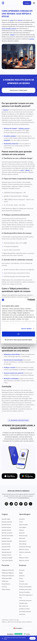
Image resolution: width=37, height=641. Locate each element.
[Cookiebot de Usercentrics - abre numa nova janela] (27, 300)
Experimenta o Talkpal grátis (18, 90)
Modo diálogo (22, 544)
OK (18, 334)
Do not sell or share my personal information (18, 339)
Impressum (22, 614)
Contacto (21, 581)
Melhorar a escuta (24, 549)
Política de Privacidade (25, 586)
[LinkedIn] (25, 504)
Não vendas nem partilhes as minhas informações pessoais (25, 608)
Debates (21, 530)
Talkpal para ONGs (7, 578)
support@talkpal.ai (24, 498)
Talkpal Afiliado (6, 589)
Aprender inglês (6, 519)
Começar (27, 3)
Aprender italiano (6, 527)
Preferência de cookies (25, 589)
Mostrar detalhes (26, 328)
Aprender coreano (6, 555)
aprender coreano (10, 28)
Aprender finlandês (7, 541)
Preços (21, 578)
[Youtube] (16, 504)
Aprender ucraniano (7, 533)
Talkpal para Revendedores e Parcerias (6, 583)
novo (11, 20)
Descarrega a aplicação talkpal (19, 420)
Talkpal (12, 35)
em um (20, 20)
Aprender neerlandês (7, 535)
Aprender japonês (6, 552)
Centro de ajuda (23, 584)
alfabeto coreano (24, 128)
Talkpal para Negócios (8, 573)
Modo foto (22, 533)
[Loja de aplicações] (9, 476)
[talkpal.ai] (3, 3)
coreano (31, 39)
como (3, 28)
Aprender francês (6, 524)
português (7, 140)
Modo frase (22, 538)
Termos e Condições (24, 592)
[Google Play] (27, 476)
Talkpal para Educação (8, 570)
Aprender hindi (6, 549)
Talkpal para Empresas (8, 575)
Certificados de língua (25, 546)
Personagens (22, 527)
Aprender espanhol (7, 522)
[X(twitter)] (30, 504)
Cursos (21, 522)
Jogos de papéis (23, 524)
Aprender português (7, 557)
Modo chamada (23, 535)
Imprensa (21, 575)
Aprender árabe (6, 544)
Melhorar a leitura (24, 557)
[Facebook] (21, 504)
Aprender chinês (6, 546)
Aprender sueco (6, 538)
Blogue (21, 573)
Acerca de (22, 570)
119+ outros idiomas (7, 560)
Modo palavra (22, 541)
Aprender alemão (6, 530)
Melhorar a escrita (24, 560)
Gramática (22, 519)
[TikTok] (11, 504)
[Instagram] (6, 504)
